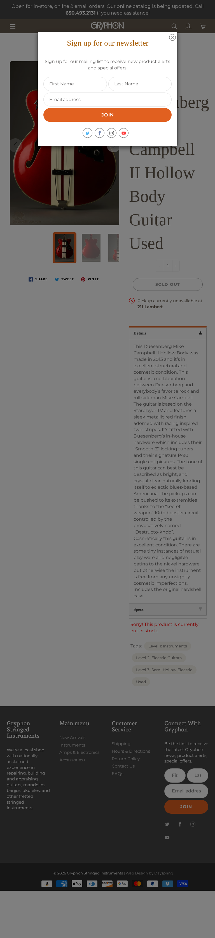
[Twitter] (87, 133)
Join (107, 115)
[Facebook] (99, 133)
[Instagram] (111, 133)
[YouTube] (123, 133)
